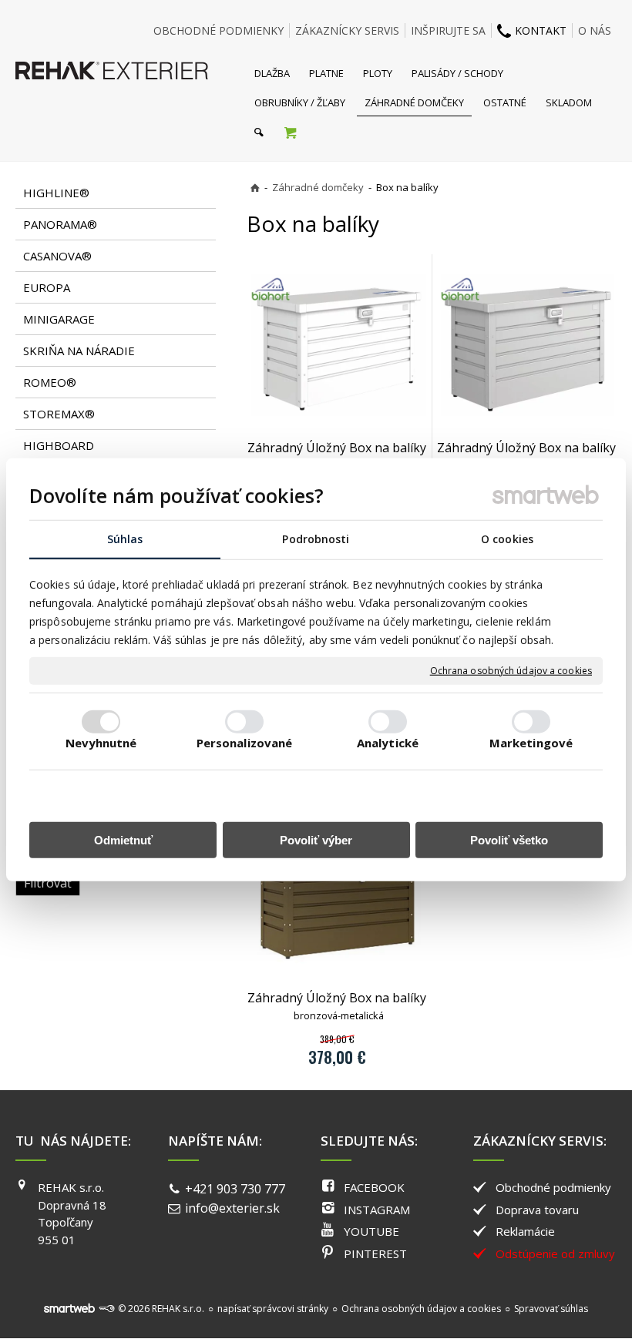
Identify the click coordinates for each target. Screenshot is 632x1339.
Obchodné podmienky (553, 1187)
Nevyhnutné (101, 742)
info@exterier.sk (232, 1208)
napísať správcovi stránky (272, 1308)
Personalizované (245, 742)
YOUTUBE (371, 1231)
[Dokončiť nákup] (290, 132)
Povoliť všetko (509, 840)
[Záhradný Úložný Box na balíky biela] (337, 344)
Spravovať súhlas (551, 1308)
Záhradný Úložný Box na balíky (336, 455)
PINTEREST (375, 1253)
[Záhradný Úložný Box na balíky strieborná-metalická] (526, 344)
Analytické (388, 742)
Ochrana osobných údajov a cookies (511, 671)
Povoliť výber (316, 840)
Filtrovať (48, 882)
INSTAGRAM (377, 1209)
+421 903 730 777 (235, 1188)
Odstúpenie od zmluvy (555, 1253)
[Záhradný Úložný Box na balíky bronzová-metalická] (337, 894)
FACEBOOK (374, 1187)
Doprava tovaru (537, 1209)
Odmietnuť (123, 840)
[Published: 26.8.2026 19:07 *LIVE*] (106, 1308)
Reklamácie (525, 1231)
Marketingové (531, 742)
